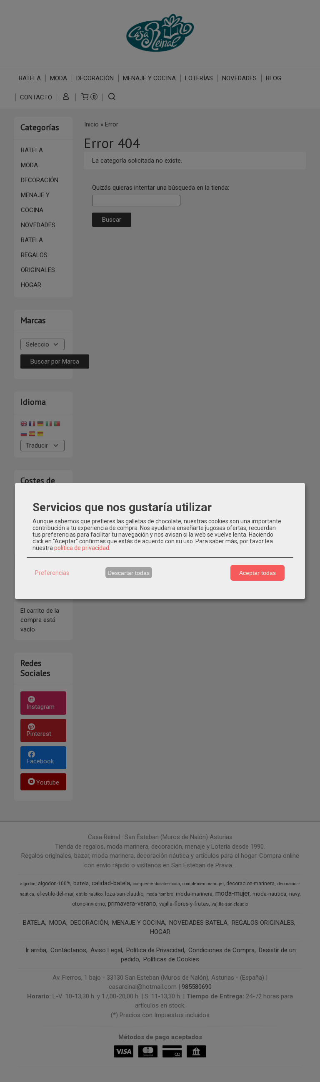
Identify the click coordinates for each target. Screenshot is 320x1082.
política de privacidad (81, 548)
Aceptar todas (257, 572)
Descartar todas (129, 572)
